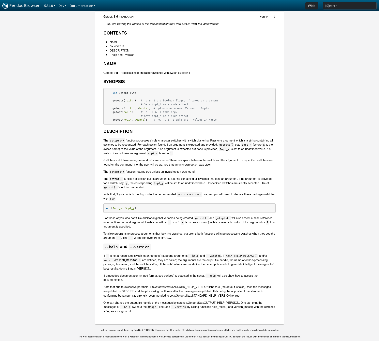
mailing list (219, 336)
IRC (231, 336)
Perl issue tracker (200, 336)
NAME (114, 42)
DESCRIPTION (119, 50)
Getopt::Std (110, 16)
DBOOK (149, 330)
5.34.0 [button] (48, 6)
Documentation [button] (81, 6)
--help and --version (122, 54)
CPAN (130, 16)
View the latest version (205, 24)
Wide (311, 6)
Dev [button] (61, 6)
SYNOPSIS (117, 46)
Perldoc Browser (23, 5)
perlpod (168, 275)
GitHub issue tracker (192, 330)
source (122, 16)
